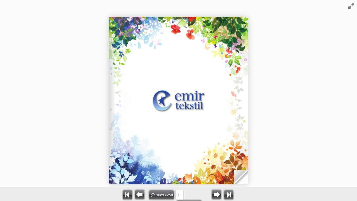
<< (127, 194)
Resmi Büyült (161, 195)
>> (229, 194)
